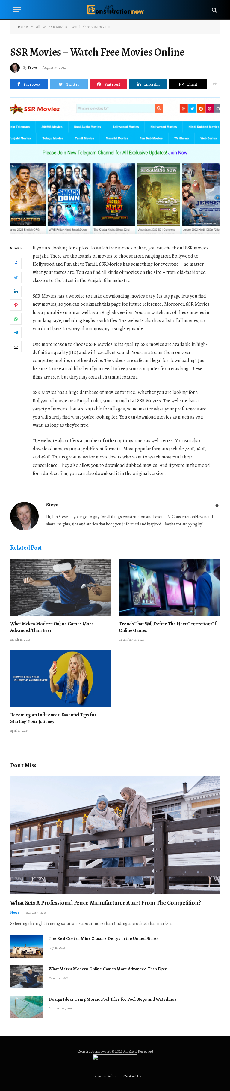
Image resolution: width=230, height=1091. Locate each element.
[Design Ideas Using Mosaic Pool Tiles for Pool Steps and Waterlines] (26, 1007)
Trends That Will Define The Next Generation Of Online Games (167, 627)
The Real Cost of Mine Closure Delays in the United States (103, 938)
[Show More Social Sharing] (214, 84)
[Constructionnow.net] (115, 10)
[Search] (214, 10)
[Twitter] (16, 277)
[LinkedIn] (16, 291)
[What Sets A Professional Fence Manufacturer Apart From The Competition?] (115, 835)
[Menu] (17, 10)
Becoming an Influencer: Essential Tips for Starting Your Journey (53, 718)
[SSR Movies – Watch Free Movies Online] (115, 165)
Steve (32, 67)
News (15, 912)
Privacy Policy (105, 1076)
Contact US (132, 1076)
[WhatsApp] (16, 319)
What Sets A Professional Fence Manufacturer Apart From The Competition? (105, 903)
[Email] (16, 346)
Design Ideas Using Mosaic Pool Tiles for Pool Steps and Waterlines (112, 999)
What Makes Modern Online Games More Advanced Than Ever (52, 627)
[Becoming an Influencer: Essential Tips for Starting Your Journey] (60, 678)
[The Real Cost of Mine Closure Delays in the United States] (26, 946)
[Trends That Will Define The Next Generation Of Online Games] (169, 587)
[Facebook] (16, 263)
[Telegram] (16, 332)
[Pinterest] (16, 305)
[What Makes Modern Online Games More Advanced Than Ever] (60, 587)
